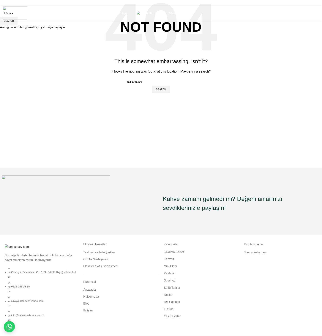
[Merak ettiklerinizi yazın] (9, 326)
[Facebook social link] (156, 3)
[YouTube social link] (165, 3)
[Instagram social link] (161, 3)
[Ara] (318, 13)
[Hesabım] (300, 13)
